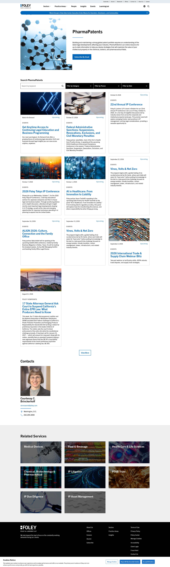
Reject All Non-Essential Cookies (130, 562)
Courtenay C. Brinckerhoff (27, 400)
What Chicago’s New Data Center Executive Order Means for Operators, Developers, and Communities (83, 13)
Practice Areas (60, 6)
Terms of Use (135, 527)
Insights (83, 6)
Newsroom (119, 1)
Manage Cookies (112, 562)
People (73, 6)
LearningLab (104, 6)
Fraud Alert (134, 550)
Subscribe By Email (81, 57)
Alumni (113, 1)
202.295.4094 (29, 415)
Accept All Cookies (148, 562)
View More (85, 353)
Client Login (135, 546)
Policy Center (135, 535)
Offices (126, 1)
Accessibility (135, 543)
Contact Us (133, 1)
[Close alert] (147, 13)
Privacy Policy (135, 531)
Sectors (46, 6)
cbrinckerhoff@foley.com (28, 405)
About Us (141, 1)
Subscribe (106, 1)
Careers (148, 1)
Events (92, 6)
